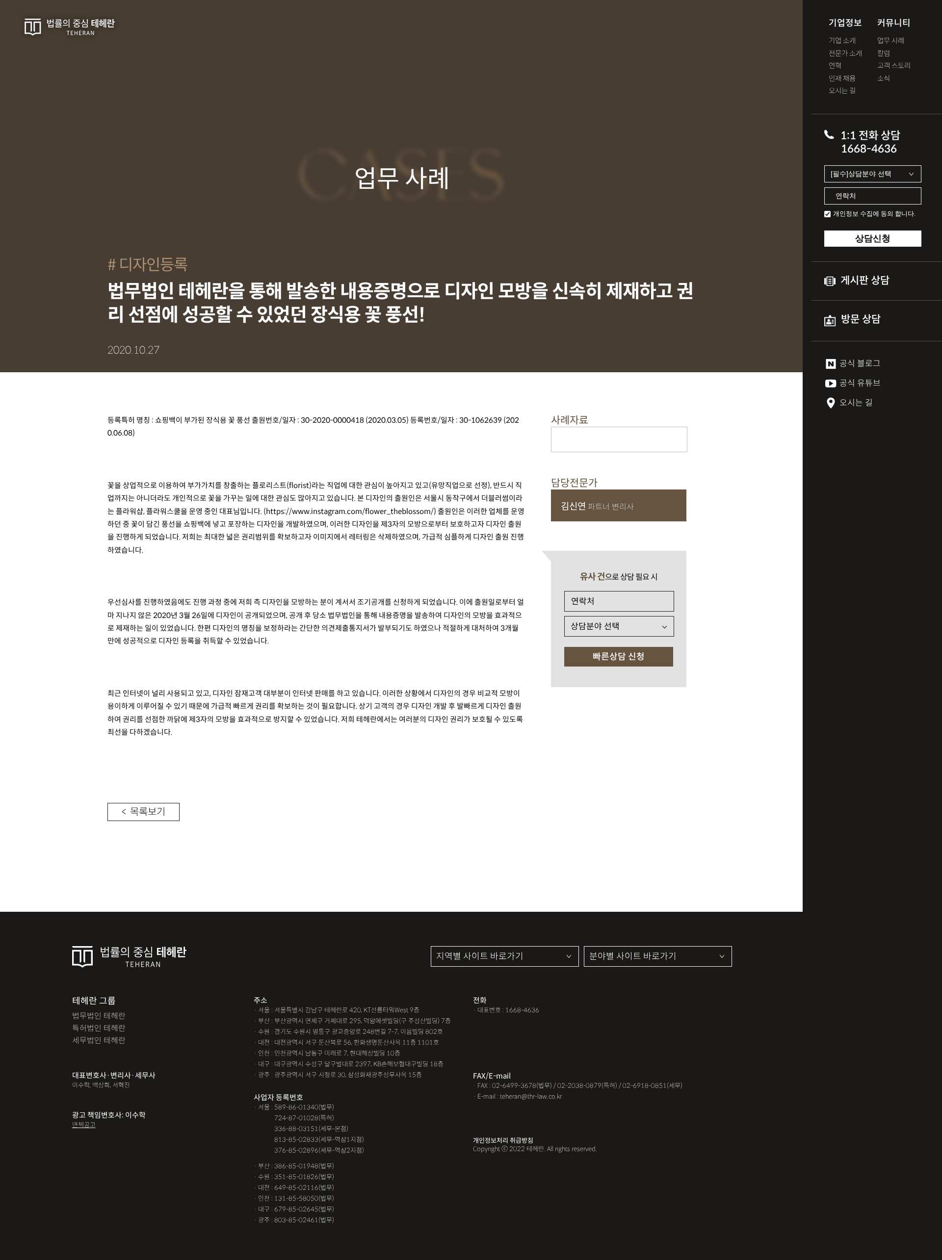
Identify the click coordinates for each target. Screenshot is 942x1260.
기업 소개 (842, 41)
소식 (883, 78)
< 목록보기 (143, 812)
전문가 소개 (845, 53)
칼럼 (883, 53)
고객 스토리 (894, 66)
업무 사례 (890, 41)
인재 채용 (842, 78)
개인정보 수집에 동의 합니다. (874, 213)
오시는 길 (842, 91)
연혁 (835, 66)
